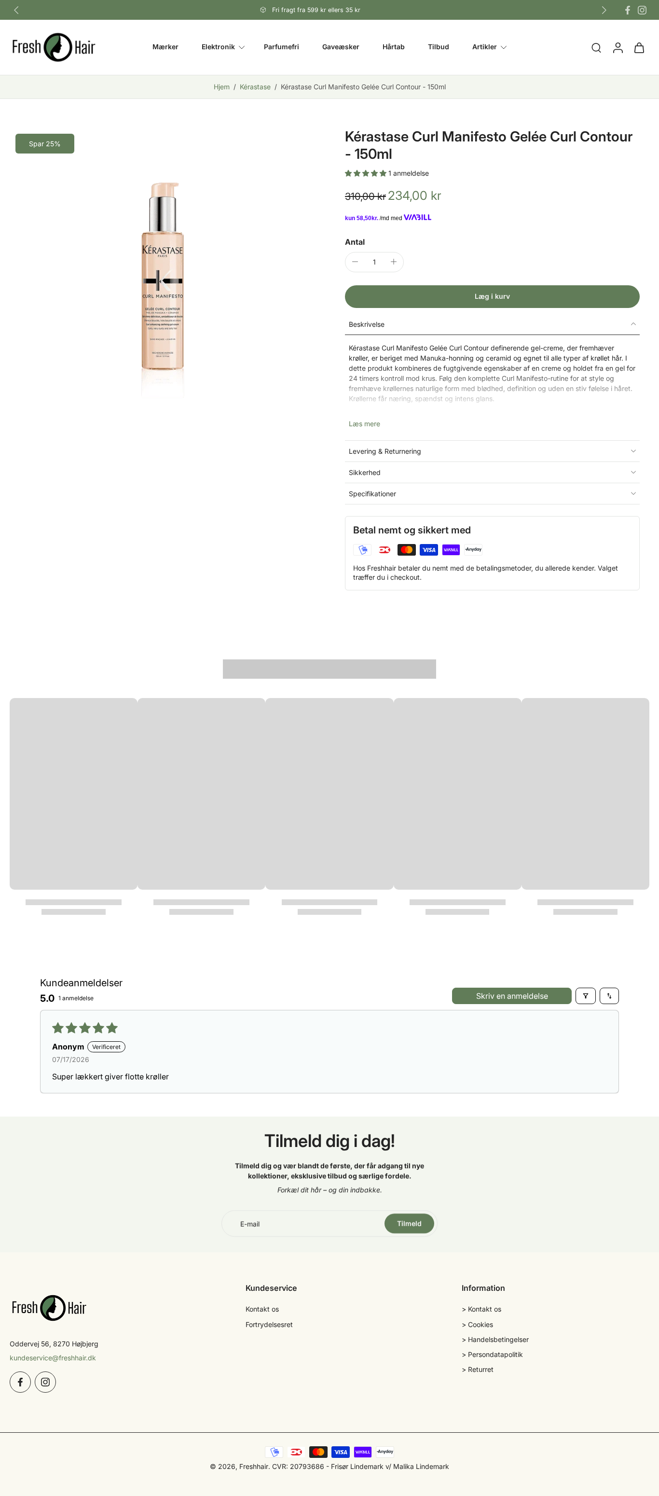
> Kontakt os (481, 1309)
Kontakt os (262, 1309)
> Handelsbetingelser (495, 1339)
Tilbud (438, 47)
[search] (596, 47)
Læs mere (364, 423)
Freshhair (253, 1466)
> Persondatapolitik (492, 1354)
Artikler (484, 47)
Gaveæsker (340, 47)
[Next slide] (604, 10)
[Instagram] (642, 10)
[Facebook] (627, 10)
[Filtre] (586, 996)
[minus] (355, 261)
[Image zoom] (162, 280)
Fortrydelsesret (269, 1324)
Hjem (222, 87)
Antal (355, 241)
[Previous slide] (16, 10)
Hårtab (394, 47)
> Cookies (477, 1324)
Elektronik (218, 47)
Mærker (165, 47)
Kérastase (255, 87)
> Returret (478, 1369)
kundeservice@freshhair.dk (53, 1358)
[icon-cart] (638, 47)
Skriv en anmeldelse (512, 996)
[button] (366, 173)
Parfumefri (281, 47)
